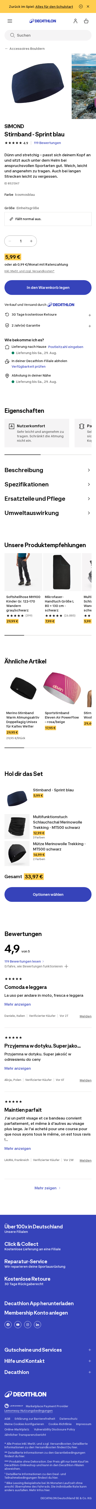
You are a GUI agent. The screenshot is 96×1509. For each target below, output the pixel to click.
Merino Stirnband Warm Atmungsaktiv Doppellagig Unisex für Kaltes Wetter (23, 719)
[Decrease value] (9, 241)
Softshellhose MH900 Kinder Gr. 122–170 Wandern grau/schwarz (23, 603)
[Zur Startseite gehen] (42, 21)
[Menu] (9, 21)
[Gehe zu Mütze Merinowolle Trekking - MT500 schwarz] (16, 853)
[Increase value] (31, 241)
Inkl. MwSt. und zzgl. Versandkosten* (29, 271)
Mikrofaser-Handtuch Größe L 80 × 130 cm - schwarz (60, 603)
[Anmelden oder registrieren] (75, 21)
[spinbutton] (20, 241)
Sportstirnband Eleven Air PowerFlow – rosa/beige (62, 717)
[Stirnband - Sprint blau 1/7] (37, 86)
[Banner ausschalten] (80, 6)
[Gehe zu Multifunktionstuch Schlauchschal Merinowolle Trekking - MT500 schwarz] (16, 826)
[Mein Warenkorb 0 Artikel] (86, 21)
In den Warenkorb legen (48, 287)
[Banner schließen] (88, 6)
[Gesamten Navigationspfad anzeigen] (6, 48)
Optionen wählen (48, 894)
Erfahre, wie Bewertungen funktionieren (33, 966)
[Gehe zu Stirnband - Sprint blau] (16, 799)
